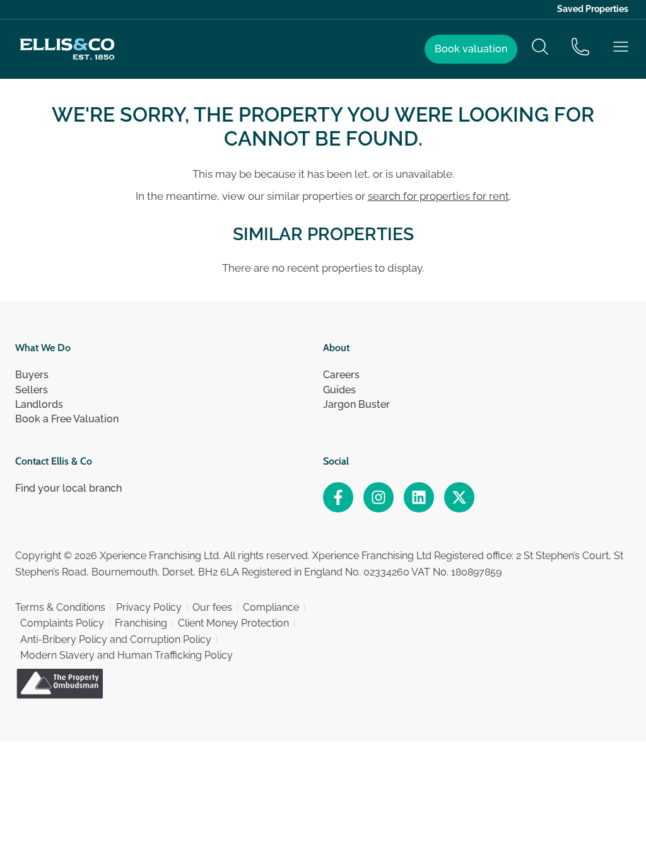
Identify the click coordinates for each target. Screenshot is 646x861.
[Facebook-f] (338, 497)
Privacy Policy (149, 607)
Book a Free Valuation (67, 419)
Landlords (39, 404)
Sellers (31, 390)
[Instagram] (378, 497)
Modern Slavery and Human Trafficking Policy (126, 655)
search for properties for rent (438, 196)
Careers (341, 375)
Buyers (32, 375)
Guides (339, 390)
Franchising (141, 623)
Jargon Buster (356, 404)
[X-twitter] (459, 497)
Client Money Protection (233, 623)
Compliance (271, 607)
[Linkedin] (419, 497)
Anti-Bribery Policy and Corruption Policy (115, 639)
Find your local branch (68, 488)
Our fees (212, 607)
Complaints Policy (62, 623)
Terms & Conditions (60, 607)
